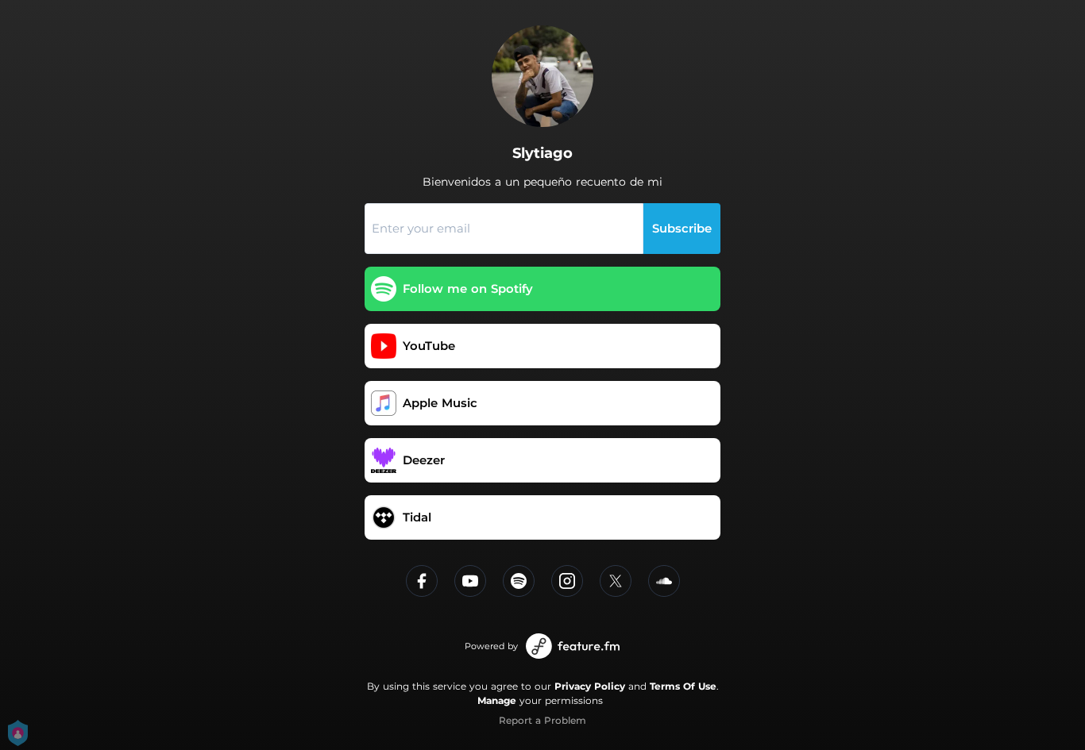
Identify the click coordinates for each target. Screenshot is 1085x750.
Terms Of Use (683, 686)
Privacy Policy (589, 686)
